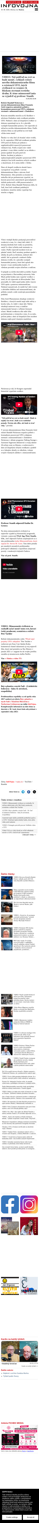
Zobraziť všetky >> (29, 835)
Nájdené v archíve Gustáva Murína (16, 1373)
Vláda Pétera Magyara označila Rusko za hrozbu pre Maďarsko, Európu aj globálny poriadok (24, 1009)
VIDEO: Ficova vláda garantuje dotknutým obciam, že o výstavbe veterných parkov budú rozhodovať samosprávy (19, 1077)
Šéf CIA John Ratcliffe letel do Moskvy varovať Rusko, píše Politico (23, 904)
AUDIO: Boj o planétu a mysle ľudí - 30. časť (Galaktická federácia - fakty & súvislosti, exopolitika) (17, 813)
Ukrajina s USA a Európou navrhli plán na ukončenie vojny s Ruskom (17, 1127)
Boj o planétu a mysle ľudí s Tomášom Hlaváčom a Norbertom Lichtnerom (16, 701)
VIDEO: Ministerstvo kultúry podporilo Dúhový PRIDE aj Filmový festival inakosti (23, 1022)
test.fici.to (30, 1451)
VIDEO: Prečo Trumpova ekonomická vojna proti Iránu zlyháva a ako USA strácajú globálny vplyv (18, 1107)
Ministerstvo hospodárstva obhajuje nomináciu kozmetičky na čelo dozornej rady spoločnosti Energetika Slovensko (19, 1122)
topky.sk (19, 782)
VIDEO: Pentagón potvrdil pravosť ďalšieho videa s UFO (18, 826)
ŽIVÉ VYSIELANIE (30, 2)
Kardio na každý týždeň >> (30, 1366)
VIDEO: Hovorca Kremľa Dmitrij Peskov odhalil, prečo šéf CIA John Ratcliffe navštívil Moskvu (24, 879)
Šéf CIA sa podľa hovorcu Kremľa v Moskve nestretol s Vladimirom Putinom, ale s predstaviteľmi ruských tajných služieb (19, 1072)
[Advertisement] (19, 31)
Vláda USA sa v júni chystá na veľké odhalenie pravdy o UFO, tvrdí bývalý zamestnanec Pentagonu (17, 833)
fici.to (24, 1451)
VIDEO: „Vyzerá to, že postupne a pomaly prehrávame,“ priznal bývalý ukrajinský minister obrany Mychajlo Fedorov (24, 917)
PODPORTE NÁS (13, 2)
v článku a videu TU (13, 658)
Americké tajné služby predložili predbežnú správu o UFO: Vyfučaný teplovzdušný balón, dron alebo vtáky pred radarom (18, 820)
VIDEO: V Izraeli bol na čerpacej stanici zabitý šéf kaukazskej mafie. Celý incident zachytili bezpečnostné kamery (18, 1137)
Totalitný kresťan (9, 1364)
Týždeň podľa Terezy (11, 1376)
